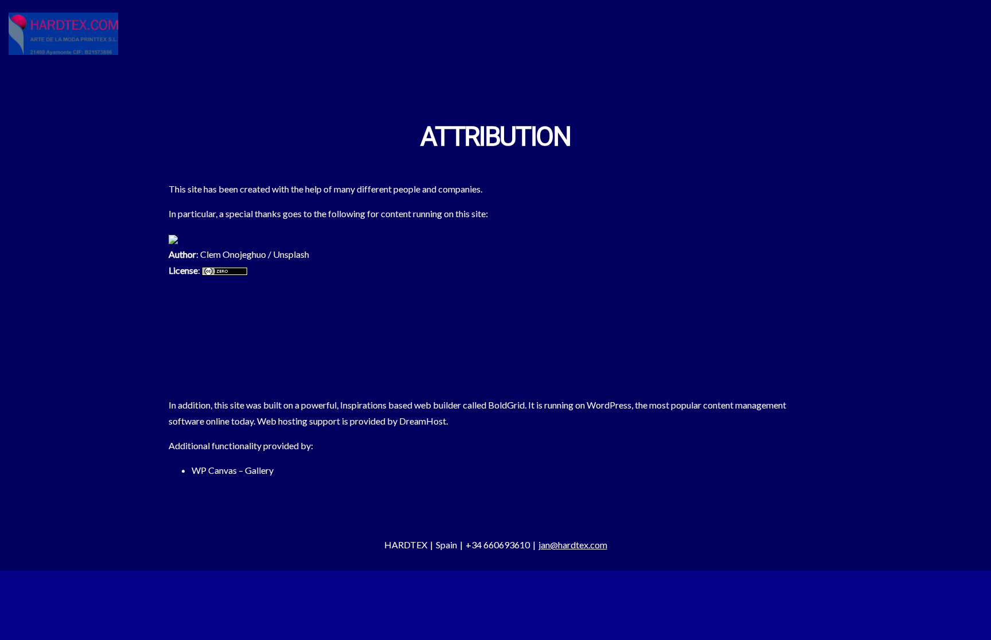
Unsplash (291, 254)
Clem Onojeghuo (233, 254)
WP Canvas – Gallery (233, 470)
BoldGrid (506, 404)
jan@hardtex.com (573, 544)
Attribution (495, 137)
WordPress (609, 404)
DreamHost (422, 420)
